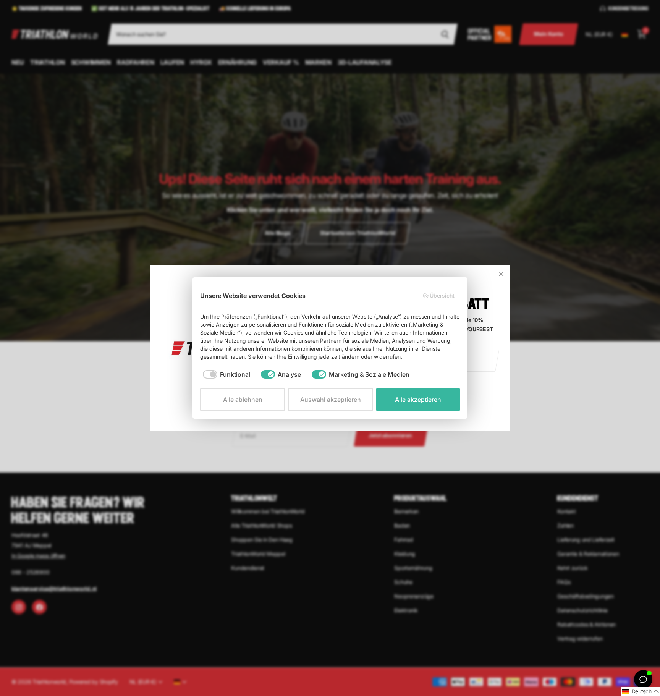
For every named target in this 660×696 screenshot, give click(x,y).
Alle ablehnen (242, 399)
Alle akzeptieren (418, 399)
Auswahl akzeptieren (330, 399)
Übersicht (442, 295)
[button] (640, 691)
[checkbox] (226, 374)
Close (501, 273)
